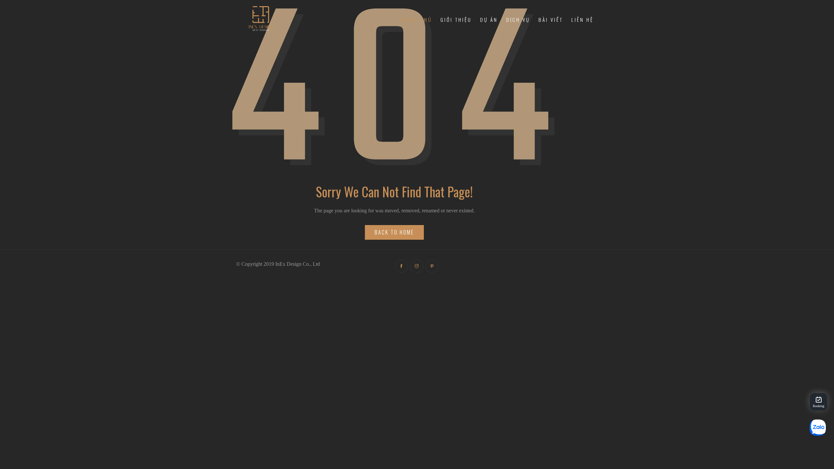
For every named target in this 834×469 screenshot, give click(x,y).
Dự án (489, 19)
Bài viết (551, 19)
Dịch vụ (518, 19)
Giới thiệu (456, 19)
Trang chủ (415, 19)
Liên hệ (582, 19)
